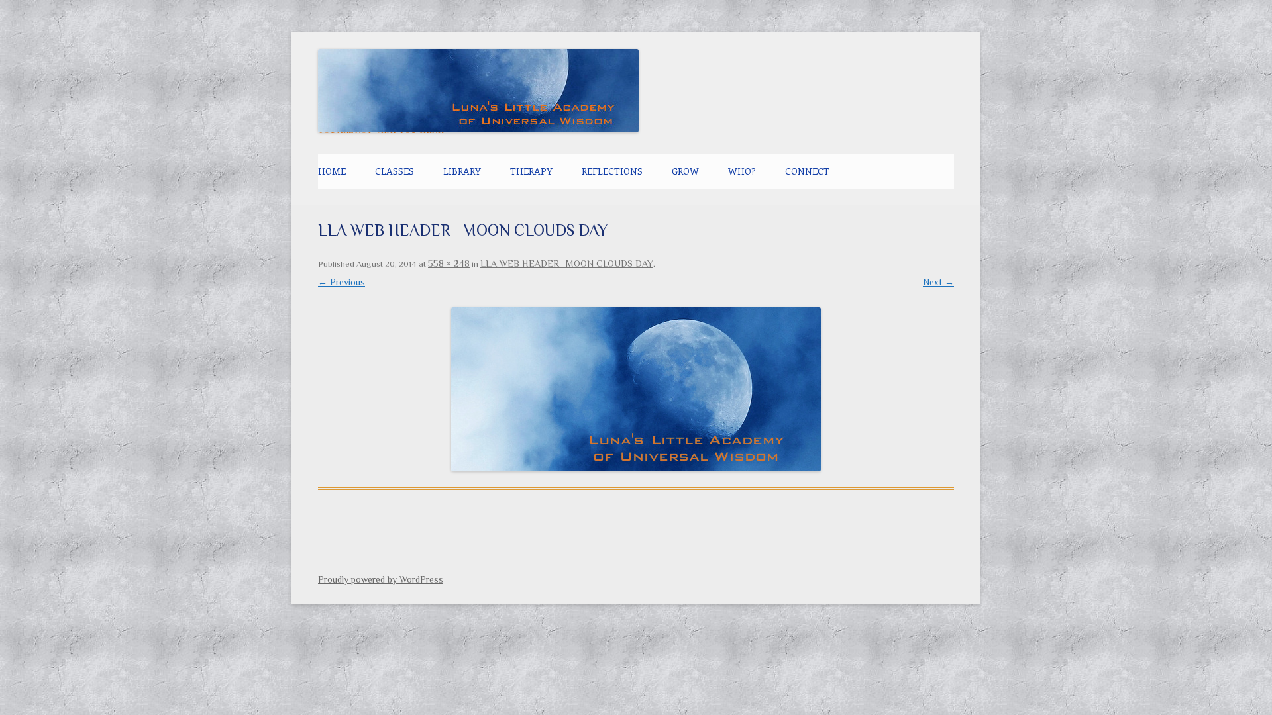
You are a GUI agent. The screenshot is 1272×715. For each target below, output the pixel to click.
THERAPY (531, 171)
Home (332, 171)
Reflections (612, 171)
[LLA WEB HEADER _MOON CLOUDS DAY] (636, 389)
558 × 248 (449, 263)
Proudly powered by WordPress (380, 579)
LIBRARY (462, 171)
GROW (685, 171)
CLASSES (394, 171)
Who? (742, 171)
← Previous (341, 282)
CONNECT (807, 171)
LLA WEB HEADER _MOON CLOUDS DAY (566, 263)
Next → (938, 282)
